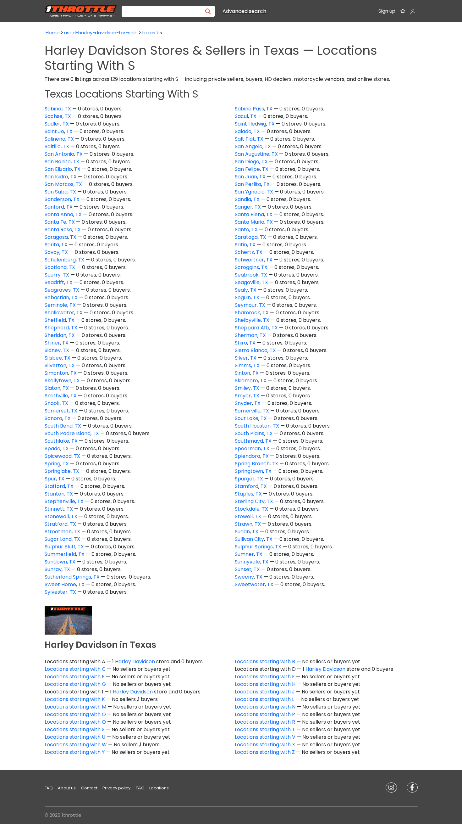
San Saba (56, 191)
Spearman (248, 448)
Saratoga (246, 237)
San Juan (246, 176)
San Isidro (56, 176)
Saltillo (53, 146)
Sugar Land (58, 539)
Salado (243, 131)
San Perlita (248, 184)
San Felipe (247, 169)
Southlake (57, 441)
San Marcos (59, 184)
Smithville (56, 395)
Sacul (241, 116)
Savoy (52, 252)
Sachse (54, 116)
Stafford (55, 486)
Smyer (243, 395)
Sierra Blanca (251, 350)
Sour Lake (246, 418)
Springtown (249, 471)
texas (148, 32)
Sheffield (55, 320)
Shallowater (59, 312)
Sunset (243, 569)
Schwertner (249, 259)
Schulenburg (60, 259)
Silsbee (53, 358)
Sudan (242, 531)
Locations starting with (265, 661)
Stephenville (60, 501)
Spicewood (58, 456)
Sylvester (56, 592)
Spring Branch (252, 463)
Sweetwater (250, 584)
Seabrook (247, 274)
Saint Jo (54, 131)
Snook (52, 403)
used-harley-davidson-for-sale (101, 32)
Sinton (242, 373)
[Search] (208, 11)
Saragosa (56, 237)
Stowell (244, 516)
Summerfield (60, 554)
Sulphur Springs (254, 546)
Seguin (243, 297)
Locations (159, 788)
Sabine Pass (249, 108)
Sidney (53, 350)
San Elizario (58, 169)
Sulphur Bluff (60, 546)
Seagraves (58, 290)
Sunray (53, 569)
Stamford (246, 486)
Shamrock (247, 312)
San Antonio (59, 154)
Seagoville (247, 282)
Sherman (246, 335)
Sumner (244, 554)
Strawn (243, 524)
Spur (50, 478)
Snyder (243, 403)
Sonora (53, 418)
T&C (140, 788)
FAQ (49, 788)
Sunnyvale (247, 561)
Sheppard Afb (252, 327)
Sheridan (55, 335)
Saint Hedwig (250, 123)
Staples (244, 493)
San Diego (247, 161)
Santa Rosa (58, 229)
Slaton (52, 388)
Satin (241, 244)
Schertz (244, 252)
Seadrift (54, 282)
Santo (242, 229)
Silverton (55, 365)
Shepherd (57, 327)
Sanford (54, 206)
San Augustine (252, 154)
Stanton (54, 493)
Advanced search (244, 11)
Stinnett (54, 509)
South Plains (249, 433)
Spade (52, 448)
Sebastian (57, 297)
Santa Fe (55, 222)
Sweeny (244, 576)
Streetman (58, 531)
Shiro (241, 342)
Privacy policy (116, 788)
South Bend (59, 425)
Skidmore (246, 380)
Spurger (245, 478)
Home (53, 32)
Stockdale (247, 509)
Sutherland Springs (68, 576)
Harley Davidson (135, 661)
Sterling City (250, 501)
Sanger (243, 206)
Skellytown (58, 380)
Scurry (53, 274)
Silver (241, 358)
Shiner (52, 342)
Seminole (56, 305)
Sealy (241, 290)
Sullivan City (249, 539)
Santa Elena (249, 214)
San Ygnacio (250, 191)
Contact (89, 788)
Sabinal (54, 108)
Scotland (56, 267)
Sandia (243, 199)
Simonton (56, 373)
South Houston (253, 425)
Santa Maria (249, 222)
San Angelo (248, 146)
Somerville (248, 410)
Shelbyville (248, 320)
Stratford (56, 524)
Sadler (52, 123)
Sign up (386, 11)
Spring (52, 463)
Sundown (56, 561)
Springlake (58, 471)
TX (68, 108)
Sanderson (58, 199)
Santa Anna (59, 214)
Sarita (52, 244)
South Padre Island (68, 433)
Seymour (246, 305)
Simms (243, 365)
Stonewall (57, 516)
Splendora (247, 456)
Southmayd (249, 441)
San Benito (58, 161)
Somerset (57, 410)
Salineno (55, 139)
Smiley (243, 388)
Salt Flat (245, 139)
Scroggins (247, 267)
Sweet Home (60, 584)
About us (67, 788)
